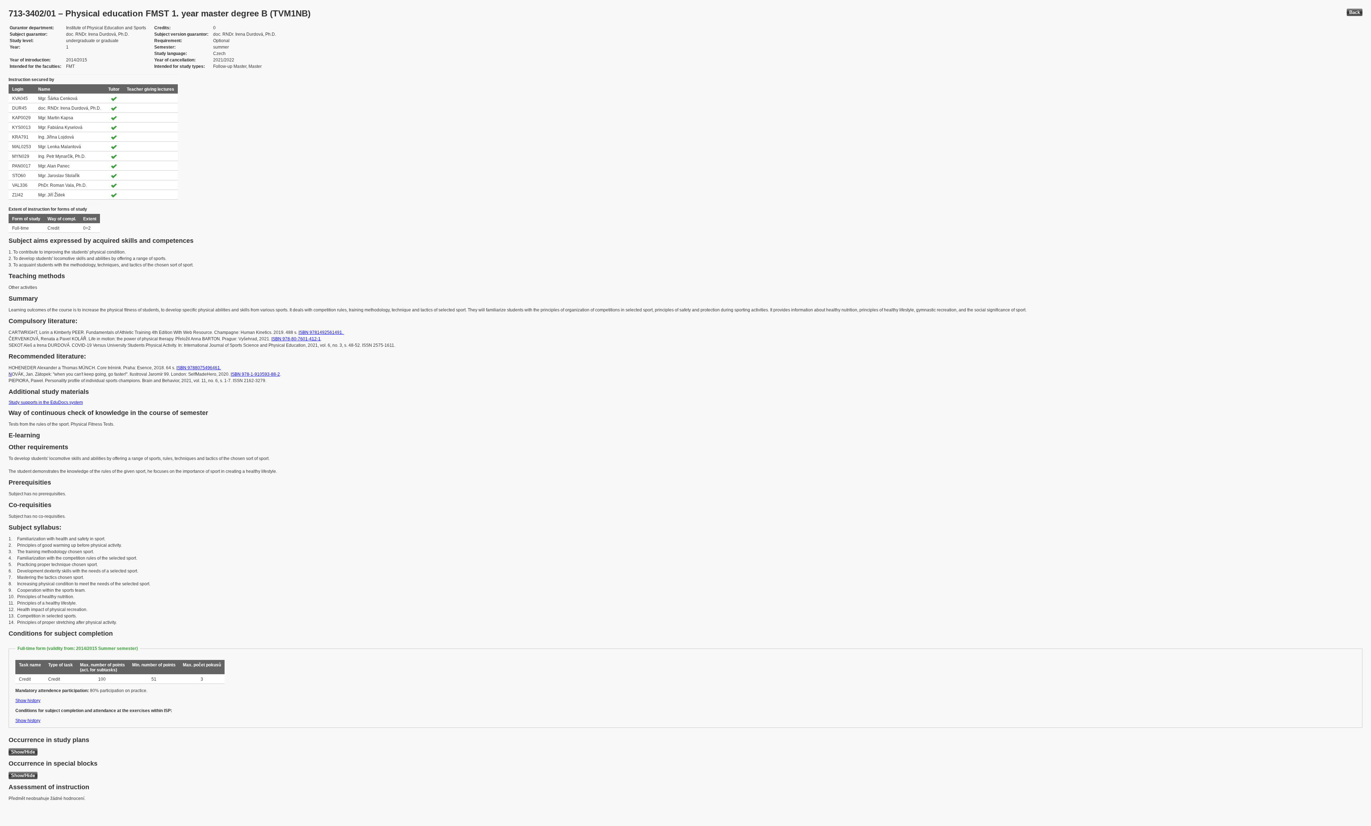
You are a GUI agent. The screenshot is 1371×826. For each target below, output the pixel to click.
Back (1354, 12)
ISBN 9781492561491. (321, 332)
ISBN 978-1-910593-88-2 (255, 374)
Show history (27, 700)
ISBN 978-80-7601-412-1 (296, 338)
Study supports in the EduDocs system (46, 402)
